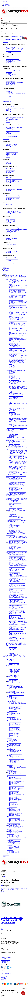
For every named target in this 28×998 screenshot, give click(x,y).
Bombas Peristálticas (10, 83)
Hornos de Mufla (12, 762)
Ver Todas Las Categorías (11, 98)
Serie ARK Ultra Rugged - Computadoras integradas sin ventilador (18, 379)
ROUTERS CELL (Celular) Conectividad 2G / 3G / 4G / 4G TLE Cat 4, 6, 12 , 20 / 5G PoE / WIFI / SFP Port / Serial (18, 451)
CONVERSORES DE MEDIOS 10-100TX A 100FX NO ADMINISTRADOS (18, 597)
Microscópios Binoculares (14, 818)
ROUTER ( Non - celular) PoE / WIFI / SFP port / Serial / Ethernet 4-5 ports (17, 454)
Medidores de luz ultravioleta (15, 784)
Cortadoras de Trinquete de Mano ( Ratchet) (15, 49)
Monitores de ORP (13, 807)
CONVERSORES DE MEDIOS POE (17, 610)
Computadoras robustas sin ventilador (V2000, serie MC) (17, 336)
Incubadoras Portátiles (13, 768)
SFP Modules (11, 436)
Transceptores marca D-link (15, 519)
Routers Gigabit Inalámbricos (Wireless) (14, 117)
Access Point (9, 91)
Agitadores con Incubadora (12, 152)
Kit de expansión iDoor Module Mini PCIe (18, 388)
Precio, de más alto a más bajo (11, 889)
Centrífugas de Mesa (10, 220)
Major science (9, 853)
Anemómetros (9, 72)
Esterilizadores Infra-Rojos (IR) (14, 744)
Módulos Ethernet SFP (13, 344)
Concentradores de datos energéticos (16, 394)
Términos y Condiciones (6, 957)
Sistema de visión (12, 413)
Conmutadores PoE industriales (15, 481)
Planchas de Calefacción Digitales (16, 827)
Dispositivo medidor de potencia (16, 532)
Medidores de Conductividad (15, 779)
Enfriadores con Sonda (11, 231)
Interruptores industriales (14, 479)
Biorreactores (10, 681)
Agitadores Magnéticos (11, 155)
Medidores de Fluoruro (14, 782)
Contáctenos (6, 4)
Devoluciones (3, 979)
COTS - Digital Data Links (14, 444)
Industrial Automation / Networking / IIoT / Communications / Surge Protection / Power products (14, 276)
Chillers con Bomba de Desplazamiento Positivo (16, 229)
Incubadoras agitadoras (14, 664)
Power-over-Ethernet (13, 433)
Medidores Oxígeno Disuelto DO (16, 799)
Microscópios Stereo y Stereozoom (16, 820)
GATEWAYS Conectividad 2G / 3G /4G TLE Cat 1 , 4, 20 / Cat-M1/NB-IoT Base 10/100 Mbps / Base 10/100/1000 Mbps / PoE (18, 458)
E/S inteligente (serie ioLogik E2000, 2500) (18, 295)
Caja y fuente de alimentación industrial (17, 492)
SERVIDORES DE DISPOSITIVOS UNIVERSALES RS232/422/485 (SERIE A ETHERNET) (18, 622)
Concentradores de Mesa (11, 251)
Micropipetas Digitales (13, 814)
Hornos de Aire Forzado (14, 756)
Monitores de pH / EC (13, 804)
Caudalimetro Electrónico (11, 129)
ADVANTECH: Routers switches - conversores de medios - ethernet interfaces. (15, 369)
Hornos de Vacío (12, 763)
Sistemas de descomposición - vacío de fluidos (17, 837)
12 (1, 891)
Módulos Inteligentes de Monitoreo (13, 60)
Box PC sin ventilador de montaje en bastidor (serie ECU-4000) (16, 416)
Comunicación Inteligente (14, 525)
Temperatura (8, 132)
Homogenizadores (13, 661)
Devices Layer (12, 365)
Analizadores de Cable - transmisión (13, 70)
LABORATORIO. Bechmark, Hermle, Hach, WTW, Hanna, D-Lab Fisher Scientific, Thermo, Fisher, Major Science (15, 657)
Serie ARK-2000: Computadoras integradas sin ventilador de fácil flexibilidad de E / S (18, 384)
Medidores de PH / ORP (14, 793)
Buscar (16, 25)
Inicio (4, 274)
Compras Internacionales (6, 973)
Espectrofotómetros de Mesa (15, 743)
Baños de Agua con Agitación (12, 177)
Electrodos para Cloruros (14, 729)
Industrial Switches (13, 435)
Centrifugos (11, 660)
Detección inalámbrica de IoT (15, 397)
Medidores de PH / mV (14, 792)
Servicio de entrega (5, 974)
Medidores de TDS (13, 797)
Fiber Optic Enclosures (14, 652)
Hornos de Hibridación (14, 760)
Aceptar (2, 995)
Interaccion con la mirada (14, 548)
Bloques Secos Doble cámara (12, 198)
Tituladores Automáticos (14, 847)
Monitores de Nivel (13, 802)
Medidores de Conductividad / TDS (16, 781)
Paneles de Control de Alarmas (12, 59)
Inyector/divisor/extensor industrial (16, 484)
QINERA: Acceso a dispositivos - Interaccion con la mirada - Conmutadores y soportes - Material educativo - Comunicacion (16, 543)
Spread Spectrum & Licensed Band (16, 441)
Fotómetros (9, 738)
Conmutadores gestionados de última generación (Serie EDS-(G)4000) (16, 297)
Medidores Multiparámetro (14, 798)
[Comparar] (2, 929)
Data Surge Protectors (13, 654)
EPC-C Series (12, 372)
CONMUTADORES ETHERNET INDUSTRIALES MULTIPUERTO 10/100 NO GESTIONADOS (17, 556)
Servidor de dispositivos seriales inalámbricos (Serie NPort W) (15, 319)
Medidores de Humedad (14, 783)
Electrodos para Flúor (13, 732)
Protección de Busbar (13, 527)
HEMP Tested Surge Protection (15, 508)
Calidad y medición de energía (15, 531)
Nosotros (5, 1)
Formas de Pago (4, 976)
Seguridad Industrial (10, 47)
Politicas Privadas (4, 958)
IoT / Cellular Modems (13, 445)
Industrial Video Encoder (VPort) (16, 361)
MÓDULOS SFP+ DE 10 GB (15, 616)
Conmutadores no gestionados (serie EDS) (18, 301)
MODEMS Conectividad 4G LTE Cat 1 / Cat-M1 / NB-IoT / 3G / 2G (18, 467)
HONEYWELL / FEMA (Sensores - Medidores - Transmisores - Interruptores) (17, 540)
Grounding (11, 650)
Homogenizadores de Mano (15, 750)
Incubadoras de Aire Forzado (15, 766)
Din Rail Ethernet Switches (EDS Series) (17, 351)
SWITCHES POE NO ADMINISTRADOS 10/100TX (16, 575)
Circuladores (10, 712)
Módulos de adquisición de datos (16, 396)
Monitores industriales (13, 410)
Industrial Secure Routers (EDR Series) (17, 350)
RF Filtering (11, 649)
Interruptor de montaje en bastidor (16, 483)
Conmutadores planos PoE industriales (17, 482)
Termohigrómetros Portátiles (15, 843)
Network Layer (12, 366)
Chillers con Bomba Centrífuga (12, 228)
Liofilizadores (10, 770)
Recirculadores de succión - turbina (14, 831)
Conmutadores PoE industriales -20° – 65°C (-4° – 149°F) (17, 490)
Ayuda (2, 980)
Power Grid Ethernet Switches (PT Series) (18, 359)
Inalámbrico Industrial (13, 487)
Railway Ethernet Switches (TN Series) (17, 357)
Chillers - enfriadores (11, 701)
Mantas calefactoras (11, 772)
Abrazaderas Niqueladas (11, 145)
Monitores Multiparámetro (14, 824)
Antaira (10, 515)
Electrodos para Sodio (13, 736)
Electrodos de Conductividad (15, 722)
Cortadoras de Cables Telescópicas (13, 51)
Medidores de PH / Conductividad (16, 788)
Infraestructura (12, 389)
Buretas (9, 690)
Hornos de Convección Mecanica (16, 757)
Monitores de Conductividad (15, 800)
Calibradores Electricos (11, 74)
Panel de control (12, 409)
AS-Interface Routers (13, 526)
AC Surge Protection (13, 500)
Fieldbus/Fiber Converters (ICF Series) (17, 323)
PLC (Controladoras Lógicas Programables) (15, 108)
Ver (1, 928)
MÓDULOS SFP (12, 613)
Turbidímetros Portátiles (14, 852)
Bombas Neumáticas (10, 84)
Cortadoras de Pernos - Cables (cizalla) (14, 48)
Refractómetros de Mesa (14, 835)
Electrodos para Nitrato (14, 733)
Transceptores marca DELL (15, 516)
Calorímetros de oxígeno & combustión (15, 692)
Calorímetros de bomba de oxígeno (13, 212)
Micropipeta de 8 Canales (14, 810)
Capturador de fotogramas (14, 414)
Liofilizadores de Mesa (13, 771)
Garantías (3, 977)
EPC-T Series (12, 373)
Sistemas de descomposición (15, 839)
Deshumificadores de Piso (11, 257)
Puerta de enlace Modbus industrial (16, 485)
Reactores (9, 829)
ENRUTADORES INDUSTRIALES (17, 563)
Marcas (4, 856)
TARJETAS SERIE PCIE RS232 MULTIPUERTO (16, 631)
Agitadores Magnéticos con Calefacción (17, 672)
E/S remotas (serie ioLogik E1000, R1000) (18, 292)
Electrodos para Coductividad (15, 730)
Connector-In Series (13, 647)
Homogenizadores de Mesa (14, 751)
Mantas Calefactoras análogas (15, 773)
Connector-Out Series (13, 648)
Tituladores (9, 845)
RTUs (7, 110)
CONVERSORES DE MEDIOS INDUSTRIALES (16, 608)
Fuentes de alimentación (14, 343)
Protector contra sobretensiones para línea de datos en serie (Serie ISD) (17, 291)
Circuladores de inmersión (11, 238)
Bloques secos (10, 685)
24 (2, 891)
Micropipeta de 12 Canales (14, 809)
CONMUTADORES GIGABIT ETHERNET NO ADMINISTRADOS (17, 559)
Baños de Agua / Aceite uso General (14, 179)
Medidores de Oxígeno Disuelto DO (16, 786)
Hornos (9, 755)
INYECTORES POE (13, 595)
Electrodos (9, 720)
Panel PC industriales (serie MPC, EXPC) (18, 338)
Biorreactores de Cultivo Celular (13, 188)
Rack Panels (11, 653)
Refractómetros (10, 834)
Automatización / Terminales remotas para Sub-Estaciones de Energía (18, 529)
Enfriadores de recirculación (15, 708)
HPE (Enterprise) (12, 514)
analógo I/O (11, 391)
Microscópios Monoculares (14, 819)
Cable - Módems (9, 92)
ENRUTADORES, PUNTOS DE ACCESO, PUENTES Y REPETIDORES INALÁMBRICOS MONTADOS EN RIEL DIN (18, 566)
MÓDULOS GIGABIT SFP (15, 615)
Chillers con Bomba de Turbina (12, 230)
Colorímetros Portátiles (11, 244)
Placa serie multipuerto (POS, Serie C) (17, 289)
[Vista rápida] (1, 929)
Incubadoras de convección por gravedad (17, 767)
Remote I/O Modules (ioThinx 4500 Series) (18, 360)
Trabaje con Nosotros (5, 960)
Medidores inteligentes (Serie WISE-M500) (18, 421)
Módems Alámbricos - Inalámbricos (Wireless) (16, 93)
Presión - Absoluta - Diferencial (13, 131)
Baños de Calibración (10, 180)
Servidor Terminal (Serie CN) (15, 281)
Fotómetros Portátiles (13, 740)
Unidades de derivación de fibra (15, 341)
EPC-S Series (12, 371)
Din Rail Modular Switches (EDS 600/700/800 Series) (16, 353)
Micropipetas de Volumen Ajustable (16, 811)
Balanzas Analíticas (10, 168)
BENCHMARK (10, 659)
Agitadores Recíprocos (13, 675)
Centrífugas (9, 696)
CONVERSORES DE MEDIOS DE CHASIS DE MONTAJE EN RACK (17, 612)
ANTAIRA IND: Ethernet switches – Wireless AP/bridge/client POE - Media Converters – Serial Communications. (16, 552)
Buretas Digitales (9, 204)
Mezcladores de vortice (14, 663)
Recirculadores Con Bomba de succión (17, 832)
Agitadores (9, 666)
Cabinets (10, 505)
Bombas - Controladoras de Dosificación (14, 82)
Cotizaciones (6, 2)
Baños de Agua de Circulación (12, 181)
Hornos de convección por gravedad (16, 759)
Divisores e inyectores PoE (14, 345)
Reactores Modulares (13, 830)
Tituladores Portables (13, 848)
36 (3, 891)
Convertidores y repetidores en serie (16, 399)
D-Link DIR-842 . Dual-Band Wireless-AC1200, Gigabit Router (12, 920)
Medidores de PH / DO (14, 789)
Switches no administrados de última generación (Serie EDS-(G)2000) (16, 299)
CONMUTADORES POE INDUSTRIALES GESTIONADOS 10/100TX (17, 583)
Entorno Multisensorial (13, 549)
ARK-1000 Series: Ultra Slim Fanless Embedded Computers (17, 382)
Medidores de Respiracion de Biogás (16, 794)
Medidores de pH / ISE (14, 791)
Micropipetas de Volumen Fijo (15, 813)
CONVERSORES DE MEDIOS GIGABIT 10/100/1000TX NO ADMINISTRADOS (16, 600)
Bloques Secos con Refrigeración (13, 197)
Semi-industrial (12, 412)
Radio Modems (9, 120)
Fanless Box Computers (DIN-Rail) (16, 362)
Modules (10, 364)
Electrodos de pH (12, 723)
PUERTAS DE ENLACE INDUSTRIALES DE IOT (15, 572)
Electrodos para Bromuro (14, 727)
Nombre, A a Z (9, 888)
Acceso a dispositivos (13, 546)
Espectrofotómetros (11, 741)
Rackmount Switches (13, 434)
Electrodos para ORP (13, 734)
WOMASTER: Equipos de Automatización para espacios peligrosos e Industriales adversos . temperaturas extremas (16, 494)
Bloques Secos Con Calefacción (13, 195)
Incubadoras (10, 765)
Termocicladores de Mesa (14, 841)
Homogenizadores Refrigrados (15, 754)
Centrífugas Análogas (10, 219)
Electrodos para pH (13, 735)
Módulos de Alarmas (10, 61)
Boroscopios (8, 73)
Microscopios (10, 816)
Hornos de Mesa (12, 761)
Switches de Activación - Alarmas (13, 62)
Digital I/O (11, 392)
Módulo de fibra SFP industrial (15, 488)
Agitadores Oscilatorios (14, 674)
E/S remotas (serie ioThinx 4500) (16, 293)
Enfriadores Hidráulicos (14, 709)
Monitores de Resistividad (14, 805)
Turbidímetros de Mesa (14, 851)
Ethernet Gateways (13, 398)
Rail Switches (12, 431)
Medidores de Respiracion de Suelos (16, 795)
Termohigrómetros (11, 842)
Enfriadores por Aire (13, 711)
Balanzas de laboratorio (12, 676)
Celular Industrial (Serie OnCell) (16, 317)
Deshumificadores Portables (12, 259)
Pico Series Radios (13, 442)
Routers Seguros (9, 118)
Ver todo (8, 52)
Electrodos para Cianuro (14, 728)
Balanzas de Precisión (10, 170)
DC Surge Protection (13, 501)
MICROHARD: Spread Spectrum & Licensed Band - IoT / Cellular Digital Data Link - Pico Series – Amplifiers (16, 439)
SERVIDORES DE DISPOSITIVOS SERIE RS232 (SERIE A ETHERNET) (17, 619)
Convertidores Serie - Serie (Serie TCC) (17, 324)
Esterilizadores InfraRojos (14, 745)
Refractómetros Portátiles (14, 836)
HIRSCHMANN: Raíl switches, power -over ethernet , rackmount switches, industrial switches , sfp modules (16, 429)
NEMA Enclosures (13, 506)
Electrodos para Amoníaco (14, 725)
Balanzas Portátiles (10, 171)
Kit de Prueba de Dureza (14, 846)
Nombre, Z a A (15, 888)
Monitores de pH (12, 803)
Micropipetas (10, 808)
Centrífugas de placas (10, 221)
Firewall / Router (12, 367)
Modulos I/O (8, 109)
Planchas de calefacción (12, 825)
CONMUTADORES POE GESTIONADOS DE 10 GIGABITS (17, 593)
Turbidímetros (10, 850)
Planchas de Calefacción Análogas (16, 826)
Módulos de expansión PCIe (15, 393)
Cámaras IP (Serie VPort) (14, 346)
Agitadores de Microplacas (11, 153)
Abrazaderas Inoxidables (11, 144)
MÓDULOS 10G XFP (14, 617)
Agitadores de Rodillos (11, 154)
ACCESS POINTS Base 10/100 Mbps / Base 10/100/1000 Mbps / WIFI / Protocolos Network (17, 470)
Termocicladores (10, 840)
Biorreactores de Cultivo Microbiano (14, 189)
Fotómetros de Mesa (13, 739)
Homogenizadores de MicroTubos (16, 752)
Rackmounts (11, 504)
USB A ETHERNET (13, 640)
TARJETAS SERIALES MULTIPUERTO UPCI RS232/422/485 (18, 577)
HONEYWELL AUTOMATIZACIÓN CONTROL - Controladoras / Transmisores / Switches (18, 537)
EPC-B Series (12, 375)
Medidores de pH (12, 787)
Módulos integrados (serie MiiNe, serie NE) (18, 287)
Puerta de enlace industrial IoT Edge (16, 408)
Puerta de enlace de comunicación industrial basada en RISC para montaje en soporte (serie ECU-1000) (18, 419)
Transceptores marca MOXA (15, 512)
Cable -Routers (9, 94)
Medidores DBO (12, 777)
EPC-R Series (12, 376)
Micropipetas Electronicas (14, 815)
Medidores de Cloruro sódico (15, 778)
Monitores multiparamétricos (13, 823)
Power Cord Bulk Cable (14, 509)
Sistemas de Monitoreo (11, 106)
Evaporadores (10, 746)
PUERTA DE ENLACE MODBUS (16, 629)
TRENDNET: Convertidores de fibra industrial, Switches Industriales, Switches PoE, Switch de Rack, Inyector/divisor (16, 476)
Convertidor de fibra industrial (15, 478)
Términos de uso (4, 961)
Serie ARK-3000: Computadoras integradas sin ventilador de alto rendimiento (18, 387)
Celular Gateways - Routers (12, 119)
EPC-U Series (12, 377)
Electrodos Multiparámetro (14, 724)
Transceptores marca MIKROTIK (16, 517)
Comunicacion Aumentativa (15, 547)
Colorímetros (10, 714)
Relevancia (3, 888)
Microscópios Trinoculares (14, 821)
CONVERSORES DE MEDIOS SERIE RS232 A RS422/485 (17, 628)
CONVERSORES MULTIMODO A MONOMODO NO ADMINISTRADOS (18, 603)
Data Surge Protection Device (15, 503)
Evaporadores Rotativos (14, 747)
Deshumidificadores (11, 717)
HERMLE (8, 665)
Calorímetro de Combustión (12, 211)
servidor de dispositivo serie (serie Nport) (17, 280)
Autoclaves (8, 162)
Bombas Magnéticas (10, 81)
